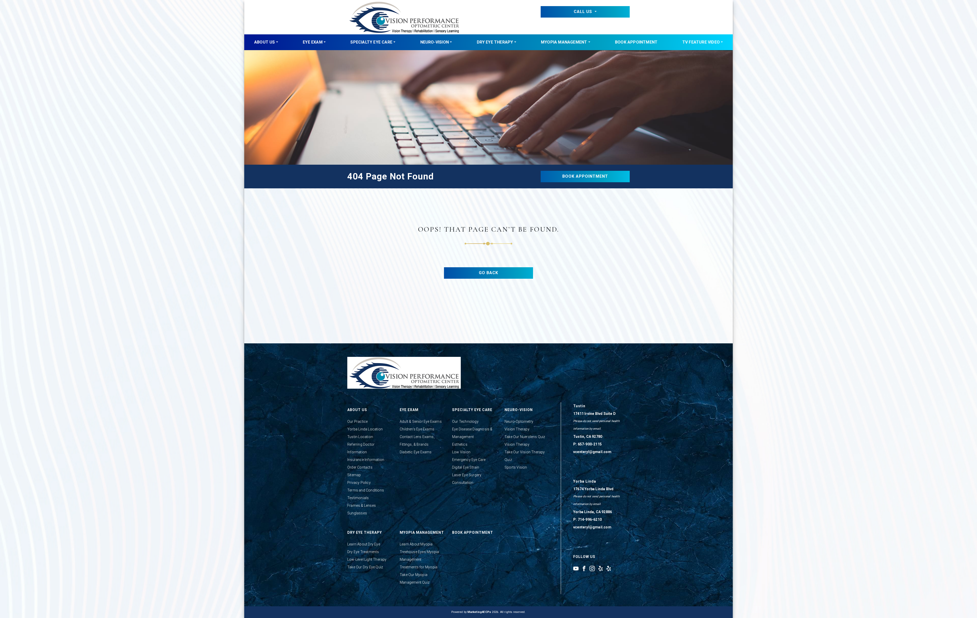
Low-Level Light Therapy (367, 559)
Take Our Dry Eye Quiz (365, 567)
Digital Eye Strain (465, 467)
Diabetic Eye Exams (416, 452)
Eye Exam (313, 42)
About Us (264, 42)
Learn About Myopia (416, 544)
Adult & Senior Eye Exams (421, 421)
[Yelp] (600, 568)
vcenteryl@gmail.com (592, 452)
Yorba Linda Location (365, 429)
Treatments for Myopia (418, 567)
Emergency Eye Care (469, 460)
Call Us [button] (583, 11)
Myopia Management (564, 42)
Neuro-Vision (434, 42)
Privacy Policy (359, 483)
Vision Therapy (517, 429)
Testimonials (358, 498)
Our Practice (357, 421)
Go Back (488, 272)
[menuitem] (266, 42)
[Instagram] (592, 568)
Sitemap (354, 475)
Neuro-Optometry (519, 421)
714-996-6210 (590, 519)
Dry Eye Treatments (363, 552)
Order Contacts (359, 467)
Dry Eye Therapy (495, 42)
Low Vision (461, 452)
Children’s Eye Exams (417, 429)
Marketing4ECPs (479, 612)
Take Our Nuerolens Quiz (525, 437)
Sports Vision (516, 467)
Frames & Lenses (361, 505)
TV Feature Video (701, 42)
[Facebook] (584, 568)
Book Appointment (636, 42)
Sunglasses (357, 513)
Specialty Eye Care (371, 42)
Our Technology (465, 421)
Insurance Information (365, 460)
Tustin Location (360, 437)
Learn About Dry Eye (363, 544)
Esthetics (459, 444)
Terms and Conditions (365, 490)
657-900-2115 (590, 444)
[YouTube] (576, 568)
